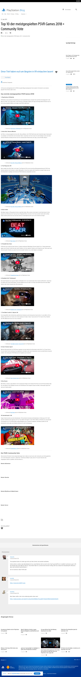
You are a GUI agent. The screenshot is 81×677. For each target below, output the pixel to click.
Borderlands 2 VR (14, 448)
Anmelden (68, 9)
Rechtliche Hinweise (51, 673)
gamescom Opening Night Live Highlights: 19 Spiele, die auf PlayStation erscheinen (30, 648)
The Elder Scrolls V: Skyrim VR (17, 343)
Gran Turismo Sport (15, 378)
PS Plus (17, 14)
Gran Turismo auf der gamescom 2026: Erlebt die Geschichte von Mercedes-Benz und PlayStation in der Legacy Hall (50, 651)
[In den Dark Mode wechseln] (63, 9)
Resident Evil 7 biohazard (16, 309)
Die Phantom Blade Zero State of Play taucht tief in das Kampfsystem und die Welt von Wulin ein (72, 88)
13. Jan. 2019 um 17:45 (14, 593)
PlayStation (16, 10)
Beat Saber (13, 241)
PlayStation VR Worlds (15, 128)
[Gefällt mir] (73, 58)
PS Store (12, 14)
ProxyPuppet (7, 77)
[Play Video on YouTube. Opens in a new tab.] (56, 647)
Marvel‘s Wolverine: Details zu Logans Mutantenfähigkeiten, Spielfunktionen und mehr (30, 631)
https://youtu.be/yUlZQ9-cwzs (17, 583)
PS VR (8, 14)
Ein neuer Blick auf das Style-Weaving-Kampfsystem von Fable (49, 630)
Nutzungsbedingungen (30, 673)
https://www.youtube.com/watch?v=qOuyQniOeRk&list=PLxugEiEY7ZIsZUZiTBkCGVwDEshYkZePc (34, 599)
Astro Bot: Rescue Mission (16, 162)
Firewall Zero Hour (14, 275)
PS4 (5, 14)
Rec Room (13, 412)
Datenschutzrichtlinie (41, 673)
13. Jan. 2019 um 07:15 (14, 579)
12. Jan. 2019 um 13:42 (14, 558)
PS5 (2, 14)
